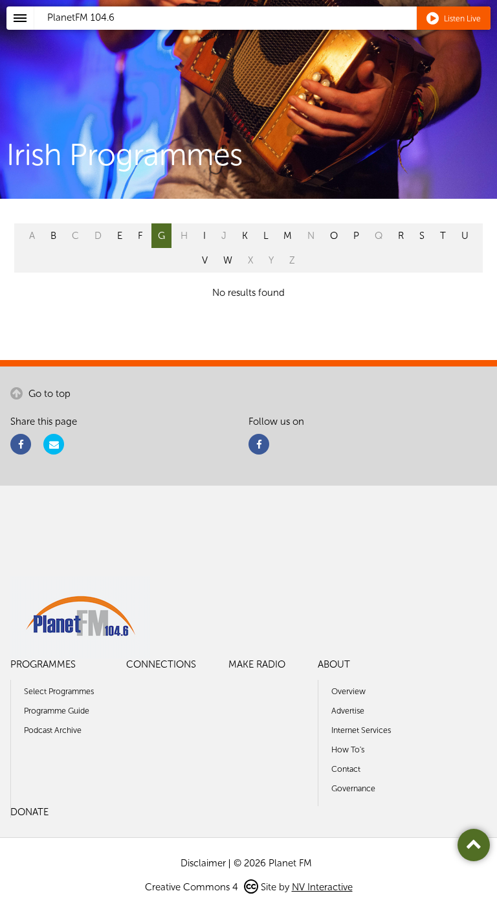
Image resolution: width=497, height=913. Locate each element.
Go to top (48, 394)
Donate (29, 812)
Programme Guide (56, 711)
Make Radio (256, 664)
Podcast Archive (53, 730)
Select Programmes (59, 691)
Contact (345, 769)
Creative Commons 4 (193, 887)
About (334, 664)
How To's (347, 749)
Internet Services (361, 730)
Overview (348, 691)
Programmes (43, 664)
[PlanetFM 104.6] (266, 33)
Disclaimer (203, 863)
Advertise (347, 711)
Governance (353, 788)
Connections (161, 664)
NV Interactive (322, 887)
